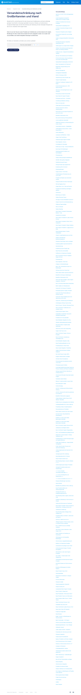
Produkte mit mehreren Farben (62, 666)
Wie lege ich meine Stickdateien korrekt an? (64, 199)
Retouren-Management (60, 70)
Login (27, 692)
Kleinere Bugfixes (59, 661)
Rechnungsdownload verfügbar (62, 675)
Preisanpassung (59, 155)
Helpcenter (58, 2)
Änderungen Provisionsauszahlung (63, 105)
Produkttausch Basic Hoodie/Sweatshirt (64, 406)
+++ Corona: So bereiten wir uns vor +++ (64, 478)
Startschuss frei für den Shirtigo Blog (63, 328)
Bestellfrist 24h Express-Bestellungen (63, 275)
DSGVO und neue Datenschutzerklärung (64, 622)
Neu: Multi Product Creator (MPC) (62, 354)
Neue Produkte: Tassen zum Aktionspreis (64, 596)
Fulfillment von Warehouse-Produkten (63, 253)
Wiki (64, 2)
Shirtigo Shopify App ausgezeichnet (63, 164)
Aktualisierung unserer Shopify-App (63, 77)
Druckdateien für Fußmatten (61, 144)
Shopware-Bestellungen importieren (63, 481)
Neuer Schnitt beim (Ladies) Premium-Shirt (64, 607)
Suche (31, 692)
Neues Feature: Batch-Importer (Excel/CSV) (64, 272)
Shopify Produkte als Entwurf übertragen (64, 181)
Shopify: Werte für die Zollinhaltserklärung (64, 202)
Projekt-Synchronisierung (61, 677)
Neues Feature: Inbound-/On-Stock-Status (64, 411)
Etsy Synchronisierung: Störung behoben (64, 117)
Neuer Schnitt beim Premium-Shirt (63, 602)
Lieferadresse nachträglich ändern (62, 427)
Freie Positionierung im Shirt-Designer (63, 641)
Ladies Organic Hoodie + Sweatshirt (63, 629)
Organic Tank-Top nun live (61, 330)
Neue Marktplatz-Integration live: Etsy (63, 320)
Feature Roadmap (59, 209)
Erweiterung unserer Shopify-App (62, 248)
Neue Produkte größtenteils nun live (63, 343)
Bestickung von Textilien (61, 195)
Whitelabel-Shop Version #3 (61, 604)
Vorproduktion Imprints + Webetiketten (63, 126)
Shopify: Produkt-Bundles (61, 79)
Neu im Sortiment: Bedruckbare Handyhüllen (65, 283)
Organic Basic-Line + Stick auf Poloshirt (64, 186)
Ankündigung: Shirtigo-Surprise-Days (63, 303)
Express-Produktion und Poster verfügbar (64, 639)
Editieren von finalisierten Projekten (63, 543)
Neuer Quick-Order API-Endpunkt (62, 609)
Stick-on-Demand (59, 206)
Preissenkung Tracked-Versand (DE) (63, 93)
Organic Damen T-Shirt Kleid (61, 171)
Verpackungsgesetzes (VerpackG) (62, 584)
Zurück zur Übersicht (13, 50)
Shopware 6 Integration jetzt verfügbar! (63, 32)
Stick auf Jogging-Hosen (61, 184)
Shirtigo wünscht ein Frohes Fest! (62, 270)
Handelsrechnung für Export (61, 162)
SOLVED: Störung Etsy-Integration (62, 160)
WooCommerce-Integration (61, 664)
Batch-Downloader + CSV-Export (62, 620)
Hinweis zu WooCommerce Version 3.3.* (64, 643)
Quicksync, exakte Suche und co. (62, 519)
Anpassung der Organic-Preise (62, 311)
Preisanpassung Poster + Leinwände (63, 98)
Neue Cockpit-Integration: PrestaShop (63, 348)
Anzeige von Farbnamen (60, 646)
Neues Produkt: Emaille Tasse (62, 458)
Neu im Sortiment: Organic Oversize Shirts (64, 425)
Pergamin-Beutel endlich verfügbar (63, 356)
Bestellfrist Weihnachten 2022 (62, 115)
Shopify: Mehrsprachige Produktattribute (64, 157)
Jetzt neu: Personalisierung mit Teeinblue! (64, 55)
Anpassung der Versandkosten (62, 636)
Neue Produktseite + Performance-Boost (64, 593)
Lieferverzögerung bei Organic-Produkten (64, 464)
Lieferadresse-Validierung (61, 509)
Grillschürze (58, 192)
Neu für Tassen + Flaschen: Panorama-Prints (65, 305)
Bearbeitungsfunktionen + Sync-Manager (64, 625)
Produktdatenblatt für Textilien (62, 648)
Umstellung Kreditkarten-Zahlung (62, 100)
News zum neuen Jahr (60, 103)
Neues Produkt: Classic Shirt (61, 571)
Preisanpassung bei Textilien (61, 365)
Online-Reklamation (60, 132)
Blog (68, 2)
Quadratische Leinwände (61, 215)
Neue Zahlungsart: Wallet (61, 383)
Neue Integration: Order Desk (61, 261)
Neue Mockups (59, 614)
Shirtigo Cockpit (75, 2)
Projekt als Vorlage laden (61, 611)
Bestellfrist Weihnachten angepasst (63, 396)
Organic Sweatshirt (60, 657)
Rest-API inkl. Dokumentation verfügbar (64, 659)
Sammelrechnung (59, 246)
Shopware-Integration (60, 634)
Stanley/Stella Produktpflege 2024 (63, 25)
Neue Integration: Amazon (61, 142)
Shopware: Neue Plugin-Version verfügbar (64, 241)
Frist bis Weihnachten (60, 579)
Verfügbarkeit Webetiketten (61, 72)
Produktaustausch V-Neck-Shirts (62, 345)
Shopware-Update (59, 582)
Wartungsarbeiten (59, 573)
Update (57, 682)
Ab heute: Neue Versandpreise (62, 358)
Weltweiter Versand (60, 627)
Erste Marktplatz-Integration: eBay (62, 341)
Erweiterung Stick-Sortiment (61, 167)
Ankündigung (58, 679)
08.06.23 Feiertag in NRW (61, 75)
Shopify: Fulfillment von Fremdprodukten (64, 668)
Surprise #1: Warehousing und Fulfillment (64, 300)
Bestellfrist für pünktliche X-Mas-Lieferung (64, 485)
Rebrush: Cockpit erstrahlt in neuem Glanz (64, 381)
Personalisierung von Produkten (62, 409)
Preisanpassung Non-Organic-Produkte (64, 290)
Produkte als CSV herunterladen (62, 317)
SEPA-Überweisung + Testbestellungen (64, 654)
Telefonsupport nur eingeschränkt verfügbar (64, 45)
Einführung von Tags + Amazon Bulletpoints (64, 146)
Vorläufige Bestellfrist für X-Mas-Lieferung (64, 404)
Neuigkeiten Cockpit (16, 8)
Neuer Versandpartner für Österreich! (63, 64)
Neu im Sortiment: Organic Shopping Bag (64, 430)
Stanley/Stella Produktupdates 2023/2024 (64, 62)
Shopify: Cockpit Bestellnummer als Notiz (64, 235)
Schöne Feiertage (59, 386)
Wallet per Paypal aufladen (61, 204)
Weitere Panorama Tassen (61, 197)
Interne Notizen (59, 483)
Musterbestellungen (60, 169)
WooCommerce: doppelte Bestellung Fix (64, 541)
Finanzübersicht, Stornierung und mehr (63, 632)
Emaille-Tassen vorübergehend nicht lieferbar (65, 402)
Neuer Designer (59, 684)
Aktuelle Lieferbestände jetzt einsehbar (63, 322)
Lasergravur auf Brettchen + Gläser (63, 135)
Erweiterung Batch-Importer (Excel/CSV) (64, 243)
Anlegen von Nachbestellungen (62, 264)
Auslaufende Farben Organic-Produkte (63, 589)
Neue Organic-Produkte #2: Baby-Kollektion (64, 225)
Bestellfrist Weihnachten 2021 (62, 277)
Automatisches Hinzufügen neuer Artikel (64, 545)
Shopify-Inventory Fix (60, 586)
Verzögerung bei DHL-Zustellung (62, 454)
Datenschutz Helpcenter (12, 692)
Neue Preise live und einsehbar (62, 250)
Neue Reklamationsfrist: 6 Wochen (63, 456)
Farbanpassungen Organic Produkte (63, 139)
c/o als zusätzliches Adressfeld (62, 120)
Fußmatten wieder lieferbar (61, 378)
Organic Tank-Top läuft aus (61, 137)
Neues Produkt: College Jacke (62, 591)
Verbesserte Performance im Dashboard (64, 503)
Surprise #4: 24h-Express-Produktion (63, 288)
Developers (21, 692)
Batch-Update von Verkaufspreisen (63, 285)
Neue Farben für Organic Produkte (62, 96)
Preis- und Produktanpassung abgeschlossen (65, 432)
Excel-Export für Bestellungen (62, 149)
